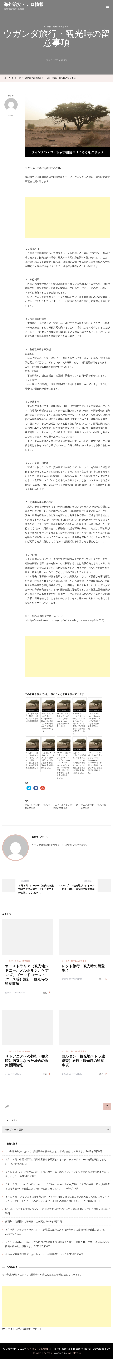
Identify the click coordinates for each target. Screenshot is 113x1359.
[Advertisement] (67, 217)
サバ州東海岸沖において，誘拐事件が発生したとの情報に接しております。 (45, 1151)
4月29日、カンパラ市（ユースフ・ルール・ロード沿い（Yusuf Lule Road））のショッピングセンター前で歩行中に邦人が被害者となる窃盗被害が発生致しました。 (64, 765)
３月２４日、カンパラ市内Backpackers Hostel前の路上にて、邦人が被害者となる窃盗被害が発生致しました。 (48, 722)
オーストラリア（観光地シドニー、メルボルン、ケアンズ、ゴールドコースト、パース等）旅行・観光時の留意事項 (27, 975)
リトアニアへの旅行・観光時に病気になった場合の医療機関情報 (27, 1060)
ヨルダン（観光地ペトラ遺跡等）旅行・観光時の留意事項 (83, 1060)
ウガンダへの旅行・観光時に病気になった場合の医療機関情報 (32, 717)
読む (45, 992)
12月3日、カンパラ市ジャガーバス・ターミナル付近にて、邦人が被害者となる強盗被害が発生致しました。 (48, 760)
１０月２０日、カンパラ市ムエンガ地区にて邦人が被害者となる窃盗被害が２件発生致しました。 (94, 721)
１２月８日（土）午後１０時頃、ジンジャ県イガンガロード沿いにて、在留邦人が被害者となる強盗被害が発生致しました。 (79, 724)
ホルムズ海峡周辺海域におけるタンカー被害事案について (35, 1254)
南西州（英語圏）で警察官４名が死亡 (25, 1221)
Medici (11, 115)
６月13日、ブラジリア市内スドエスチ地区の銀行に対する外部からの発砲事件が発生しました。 (55, 1229)
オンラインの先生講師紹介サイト (22, 1328)
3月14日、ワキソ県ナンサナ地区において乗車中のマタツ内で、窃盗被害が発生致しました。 (64, 720)
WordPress (74, 1353)
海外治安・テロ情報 (24, 4)
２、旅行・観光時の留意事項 (55, 26)
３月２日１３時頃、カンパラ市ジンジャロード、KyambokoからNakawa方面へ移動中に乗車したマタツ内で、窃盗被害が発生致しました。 (95, 763)
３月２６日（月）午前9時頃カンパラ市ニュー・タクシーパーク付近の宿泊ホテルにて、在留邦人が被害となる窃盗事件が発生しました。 (79, 763)
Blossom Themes (41, 1353)
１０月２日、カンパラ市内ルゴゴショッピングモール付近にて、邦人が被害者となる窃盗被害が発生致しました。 (32, 761)
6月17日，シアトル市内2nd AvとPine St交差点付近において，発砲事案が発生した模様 (51, 1209)
